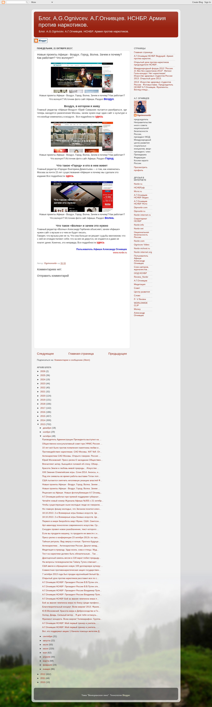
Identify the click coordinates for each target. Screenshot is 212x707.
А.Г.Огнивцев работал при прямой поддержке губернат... (71, 497)
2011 (43, 678)
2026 (43, 371)
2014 (43, 420)
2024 (43, 379)
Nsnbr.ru (138, 184)
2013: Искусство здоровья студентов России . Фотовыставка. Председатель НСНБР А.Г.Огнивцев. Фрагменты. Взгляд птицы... (153, 86)
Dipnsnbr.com (140, 207)
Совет (137, 288)
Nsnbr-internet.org (143, 252)
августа (47, 640)
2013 (43, 424)
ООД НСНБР (140, 273)
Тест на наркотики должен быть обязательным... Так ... (70, 554)
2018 (43, 404)
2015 (43, 416)
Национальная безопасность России (141, 234)
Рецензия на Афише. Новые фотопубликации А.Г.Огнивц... (72, 493)
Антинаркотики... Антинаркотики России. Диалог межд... (70, 546)
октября (47, 436)
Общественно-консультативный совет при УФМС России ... (72, 444)
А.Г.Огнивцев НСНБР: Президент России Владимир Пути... (72, 590)
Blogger (126, 695)
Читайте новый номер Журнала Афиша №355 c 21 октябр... (72, 501)
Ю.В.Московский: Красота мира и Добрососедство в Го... (71, 611)
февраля (48, 665)
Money (137, 309)
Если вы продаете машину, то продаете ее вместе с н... (70, 533)
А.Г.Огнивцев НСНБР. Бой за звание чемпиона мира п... (70, 599)
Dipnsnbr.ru (139, 211)
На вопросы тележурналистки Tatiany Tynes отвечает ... (70, 562)
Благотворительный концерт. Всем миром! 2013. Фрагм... (71, 607)
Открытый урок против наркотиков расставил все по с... (70, 578)
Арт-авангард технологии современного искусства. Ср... (70, 525)
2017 (43, 408)
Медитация (139, 284)
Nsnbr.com (139, 241)
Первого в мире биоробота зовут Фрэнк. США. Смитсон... (71, 521)
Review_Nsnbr (141, 277)
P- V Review (140, 299)
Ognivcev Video (141, 245)
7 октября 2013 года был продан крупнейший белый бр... (71, 574)
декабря (47, 428)
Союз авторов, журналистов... (141, 268)
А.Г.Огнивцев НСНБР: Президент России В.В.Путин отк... (71, 582)
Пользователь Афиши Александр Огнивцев (141, 260)
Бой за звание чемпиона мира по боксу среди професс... (71, 603)
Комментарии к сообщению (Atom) (72, 360)
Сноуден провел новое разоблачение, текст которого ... (70, 529)
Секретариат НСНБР (140, 219)
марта (46, 661)
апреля (47, 657)
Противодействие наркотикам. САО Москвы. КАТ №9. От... (72, 452)
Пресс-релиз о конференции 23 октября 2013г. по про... (70, 537)
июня (46, 648)
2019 (43, 400)
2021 (43, 391)
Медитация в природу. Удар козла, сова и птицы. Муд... (70, 550)
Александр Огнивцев (139, 314)
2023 (43, 383)
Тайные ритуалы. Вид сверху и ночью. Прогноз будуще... (71, 541)
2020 (43, 396)
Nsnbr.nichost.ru (142, 248)
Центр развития (142, 292)
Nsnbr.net (138, 228)
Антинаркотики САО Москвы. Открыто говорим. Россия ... (71, 456)
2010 (43, 682)
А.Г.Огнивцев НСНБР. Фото (140, 202)
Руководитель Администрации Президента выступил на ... (71, 439)
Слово (137, 295)
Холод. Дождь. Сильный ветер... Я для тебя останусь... (70, 615)
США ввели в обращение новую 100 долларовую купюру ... (72, 566)
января (47, 669)
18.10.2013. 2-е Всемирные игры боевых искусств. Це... (70, 513)
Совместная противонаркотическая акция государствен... (71, 570)
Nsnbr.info (139, 225)
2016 (43, 412)
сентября (48, 636)
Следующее (45, 353)
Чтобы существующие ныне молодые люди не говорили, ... (72, 505)
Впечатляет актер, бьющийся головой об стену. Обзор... (70, 464)
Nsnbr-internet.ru (142, 215)
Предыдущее (117, 353)
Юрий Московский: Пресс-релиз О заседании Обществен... (72, 460)
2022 (43, 387)
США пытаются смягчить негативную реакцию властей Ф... (72, 480)
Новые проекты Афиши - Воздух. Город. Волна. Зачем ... (71, 484)
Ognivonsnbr (144, 115)
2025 (43, 375)
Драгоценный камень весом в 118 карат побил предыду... (71, 558)
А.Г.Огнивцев (140, 280)
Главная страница (81, 353)
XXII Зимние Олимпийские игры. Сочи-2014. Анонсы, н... (71, 472)
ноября (47, 432)
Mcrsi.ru (138, 191)
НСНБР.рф (139, 187)
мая (45, 653)
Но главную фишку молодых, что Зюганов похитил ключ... (71, 509)
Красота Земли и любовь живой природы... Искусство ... (70, 468)
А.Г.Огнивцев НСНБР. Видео (141, 196)
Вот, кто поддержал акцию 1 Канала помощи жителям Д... (71, 631)
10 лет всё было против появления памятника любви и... (71, 448)
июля (46, 644)
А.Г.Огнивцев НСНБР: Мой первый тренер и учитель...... (70, 623)
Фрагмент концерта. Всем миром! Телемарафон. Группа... (72, 619)
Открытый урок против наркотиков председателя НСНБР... (151, 63)
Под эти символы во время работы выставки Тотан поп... (71, 476)
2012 (43, 674)
